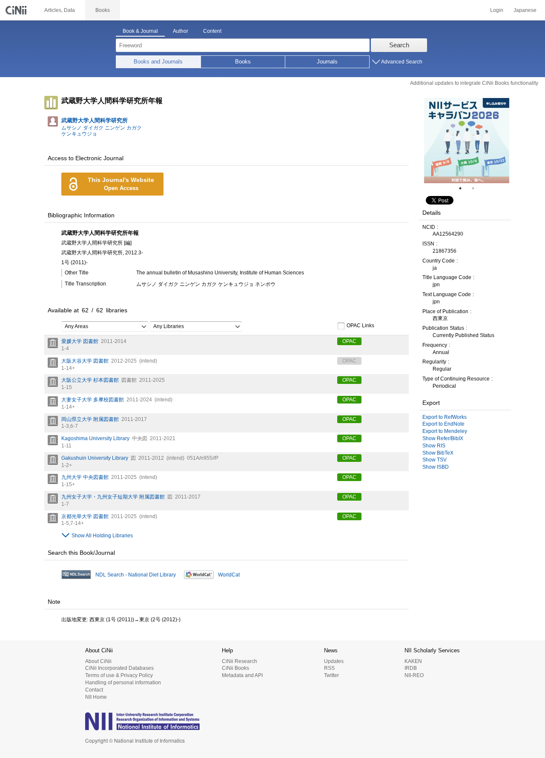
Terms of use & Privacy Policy (119, 675)
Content (212, 31)
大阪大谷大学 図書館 (85, 361)
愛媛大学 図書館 (79, 341)
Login (496, 10)
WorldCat (229, 575)
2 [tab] (476, 188)
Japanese (524, 10)
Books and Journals (158, 61)
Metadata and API (242, 675)
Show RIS (433, 446)
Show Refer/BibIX (442, 438)
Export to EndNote (443, 424)
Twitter (331, 675)
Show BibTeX (437, 453)
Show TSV (434, 460)
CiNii (17, 10)
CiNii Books (235, 668)
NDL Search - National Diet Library (135, 575)
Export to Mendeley (444, 431)
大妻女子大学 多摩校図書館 (92, 400)
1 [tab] (463, 188)
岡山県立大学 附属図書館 (90, 419)
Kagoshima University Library (95, 438)
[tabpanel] (467, 140)
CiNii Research (239, 661)
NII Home (96, 697)
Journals (327, 61)
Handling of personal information (123, 683)
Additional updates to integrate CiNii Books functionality (474, 83)
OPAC (349, 341)
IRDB (410, 668)
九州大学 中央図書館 (85, 477)
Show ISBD (435, 467)
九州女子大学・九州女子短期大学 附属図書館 (113, 497)
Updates (334, 661)
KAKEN (413, 661)
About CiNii (98, 661)
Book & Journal (140, 31)
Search (399, 45)
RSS (329, 668)
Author (180, 31)
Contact (94, 690)
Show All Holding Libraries (102, 536)
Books (243, 61)
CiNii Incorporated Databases (119, 668)
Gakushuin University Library (94, 458)
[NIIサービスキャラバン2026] (466, 140)
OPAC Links (360, 326)
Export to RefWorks (444, 417)
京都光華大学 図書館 (85, 516)
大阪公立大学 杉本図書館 (90, 380)
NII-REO (414, 675)
